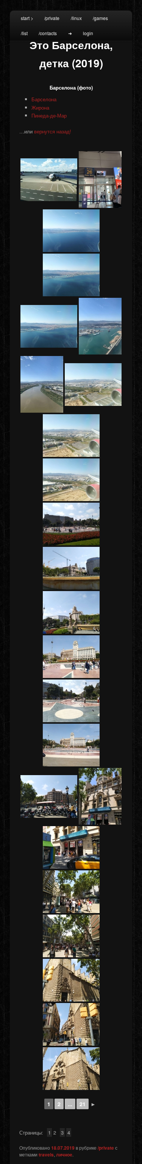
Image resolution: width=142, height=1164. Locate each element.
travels (46, 1154)
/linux (76, 18)
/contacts (48, 33)
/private (51, 18)
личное (64, 1154)
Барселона (43, 99)
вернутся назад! (52, 131)
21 (83, 1104)
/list (24, 33)
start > (27, 18)
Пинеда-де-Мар (49, 115)
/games (100, 18)
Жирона (40, 107)
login (88, 33)
